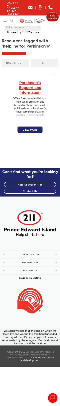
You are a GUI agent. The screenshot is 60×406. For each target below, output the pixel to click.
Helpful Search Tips (30, 184)
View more (30, 129)
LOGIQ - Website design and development (37, 359)
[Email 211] (30, 8)
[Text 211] (40, 8)
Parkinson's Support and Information (30, 88)
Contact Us (30, 191)
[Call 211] (50, 8)
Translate (33, 32)
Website (52, 17)
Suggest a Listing (30, 277)
